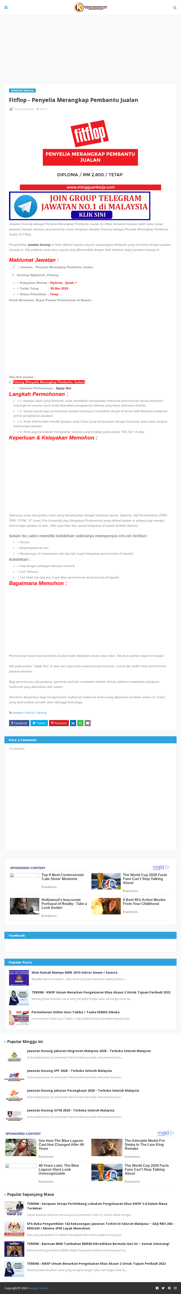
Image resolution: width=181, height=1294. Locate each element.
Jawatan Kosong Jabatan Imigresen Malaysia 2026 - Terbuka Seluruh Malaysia (89, 1051)
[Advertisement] (90, 49)
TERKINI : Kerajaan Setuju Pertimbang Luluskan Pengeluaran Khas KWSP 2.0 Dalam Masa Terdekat (97, 1206)
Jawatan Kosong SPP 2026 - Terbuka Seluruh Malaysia (69, 1071)
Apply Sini (63, 388)
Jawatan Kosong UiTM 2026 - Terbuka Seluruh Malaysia (70, 1110)
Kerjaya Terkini (38, 1288)
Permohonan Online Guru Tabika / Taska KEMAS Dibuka (76, 1012)
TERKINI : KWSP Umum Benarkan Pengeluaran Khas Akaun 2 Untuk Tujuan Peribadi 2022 (101, 992)
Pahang (41, 712)
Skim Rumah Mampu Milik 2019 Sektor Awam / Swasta (74, 972)
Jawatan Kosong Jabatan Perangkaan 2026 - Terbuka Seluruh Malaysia (83, 1090)
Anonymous (26, 109)
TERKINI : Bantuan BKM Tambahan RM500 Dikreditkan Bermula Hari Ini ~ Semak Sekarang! (98, 1244)
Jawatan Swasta (23, 712)
